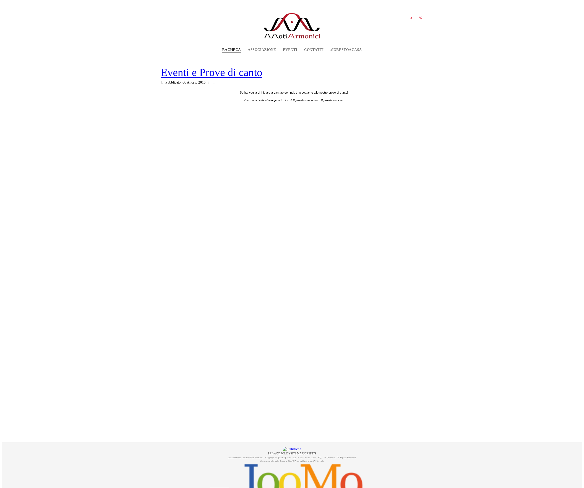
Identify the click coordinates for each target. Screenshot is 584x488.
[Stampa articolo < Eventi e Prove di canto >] (209, 82)
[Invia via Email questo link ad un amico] (215, 82)
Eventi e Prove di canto (211, 72)
